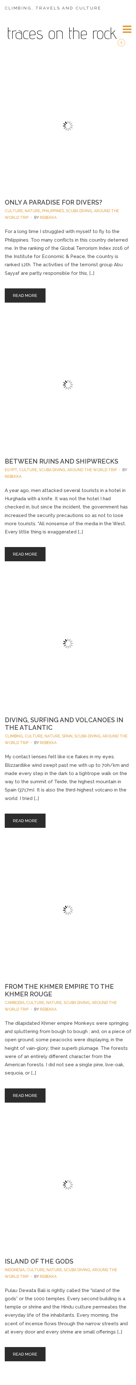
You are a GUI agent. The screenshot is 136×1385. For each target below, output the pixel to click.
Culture (14, 211)
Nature (32, 211)
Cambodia (14, 1002)
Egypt (11, 470)
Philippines (53, 211)
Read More (25, 295)
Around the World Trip (92, 470)
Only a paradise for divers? (53, 202)
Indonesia (15, 1270)
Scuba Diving (79, 211)
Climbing (14, 736)
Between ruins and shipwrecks (61, 461)
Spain (67, 736)
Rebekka (48, 217)
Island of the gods (39, 1261)
